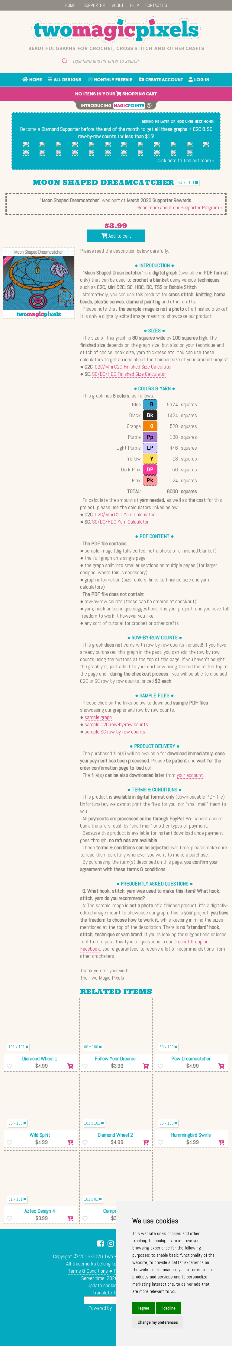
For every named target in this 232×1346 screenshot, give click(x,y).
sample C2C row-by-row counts (116, 724)
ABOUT (118, 5)
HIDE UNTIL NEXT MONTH (195, 121)
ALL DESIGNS (66, 80)
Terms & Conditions (88, 1270)
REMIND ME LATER (155, 121)
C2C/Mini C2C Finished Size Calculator (133, 366)
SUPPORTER (94, 5)
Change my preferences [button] (158, 1322)
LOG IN (201, 80)
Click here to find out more (183, 160)
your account (190, 774)
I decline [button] (169, 1308)
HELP (134, 5)
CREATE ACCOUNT (163, 80)
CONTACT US (156, 5)
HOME (70, 5)
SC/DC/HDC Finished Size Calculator (129, 373)
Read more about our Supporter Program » (180, 207)
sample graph (98, 717)
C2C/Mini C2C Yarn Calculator (125, 514)
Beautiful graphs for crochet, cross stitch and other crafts (116, 48)
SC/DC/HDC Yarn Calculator (120, 521)
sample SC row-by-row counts (115, 731)
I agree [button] (143, 1308)
